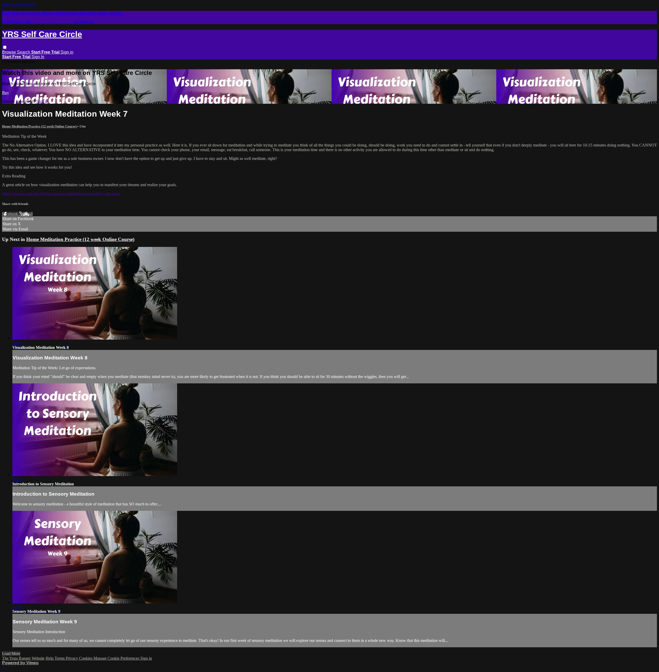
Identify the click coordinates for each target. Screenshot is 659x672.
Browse (9, 52)
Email (28, 214)
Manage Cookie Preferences (116, 658)
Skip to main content (19, 4)
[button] (4, 47)
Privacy (72, 658)
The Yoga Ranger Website (23, 658)
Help (50, 658)
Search (24, 52)
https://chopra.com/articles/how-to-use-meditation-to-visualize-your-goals (61, 193)
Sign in (66, 52)
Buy (5, 92)
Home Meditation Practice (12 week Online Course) (39, 126)
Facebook (10, 214)
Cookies (86, 658)
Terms (60, 658)
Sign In (37, 57)
